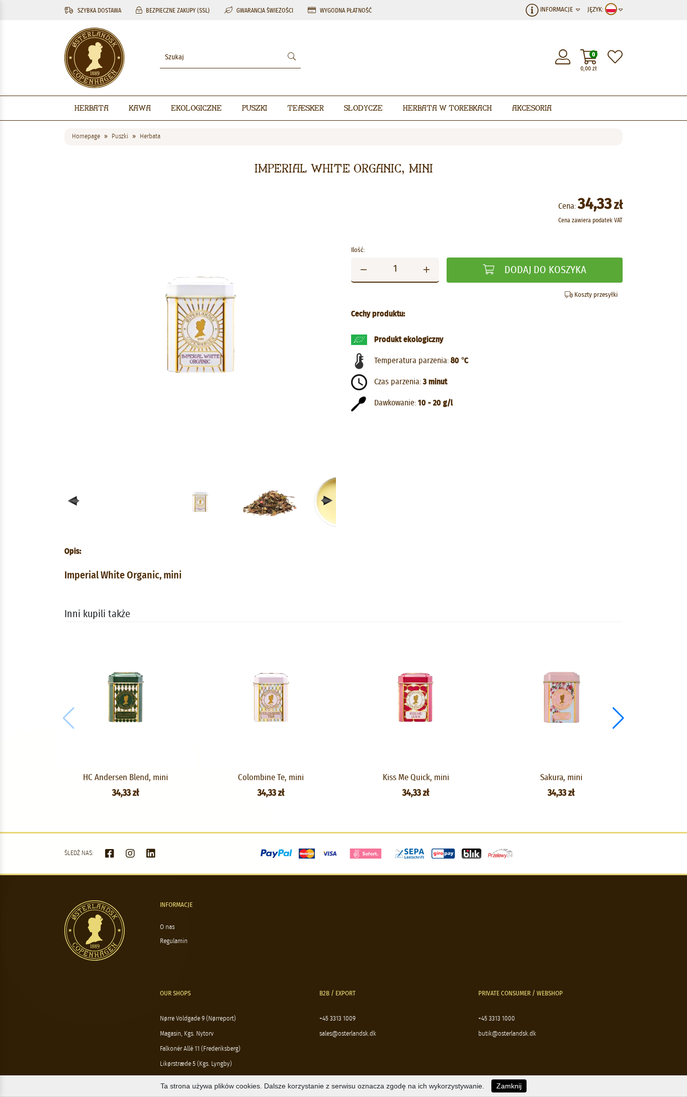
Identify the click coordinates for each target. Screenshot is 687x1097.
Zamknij (509, 1086)
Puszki (254, 108)
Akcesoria (532, 108)
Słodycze (363, 108)
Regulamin (174, 941)
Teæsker (305, 108)
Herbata (91, 108)
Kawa (140, 108)
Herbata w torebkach (447, 108)
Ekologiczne (196, 108)
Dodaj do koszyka (544, 270)
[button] (327, 501)
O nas (167, 927)
